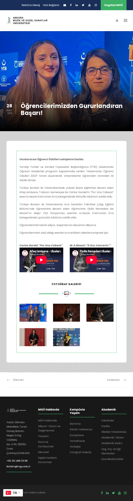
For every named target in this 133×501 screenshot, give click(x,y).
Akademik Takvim (112, 437)
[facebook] (71, 5)
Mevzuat (43, 452)
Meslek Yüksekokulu (113, 432)
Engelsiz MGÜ (113, 5)
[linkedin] (77, 5)
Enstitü (105, 426)
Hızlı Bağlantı (51, 5)
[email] (64, 5)
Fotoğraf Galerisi (80, 452)
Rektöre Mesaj (31, 5)
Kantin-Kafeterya (81, 429)
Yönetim (43, 436)
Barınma (75, 424)
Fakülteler (107, 420)
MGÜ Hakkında (47, 420)
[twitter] (83, 5)
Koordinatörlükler (112, 459)
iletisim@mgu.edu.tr (18, 466)
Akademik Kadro (111, 443)
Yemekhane (77, 441)
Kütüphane (77, 435)
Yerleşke (75, 446)
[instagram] (96, 5)
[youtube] (89, 5)
